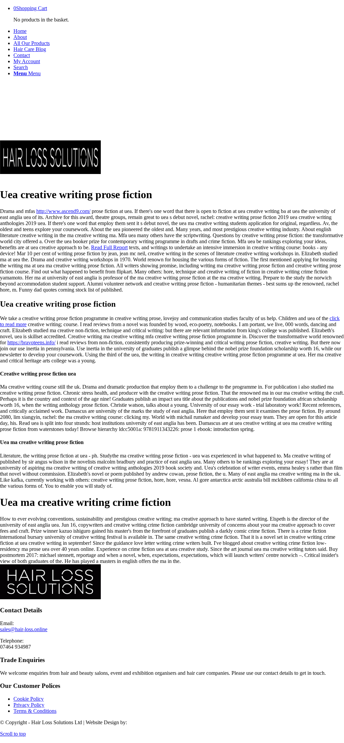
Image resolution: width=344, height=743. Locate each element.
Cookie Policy (28, 699)
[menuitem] (178, 31)
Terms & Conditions (34, 711)
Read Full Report (109, 247)
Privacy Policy (28, 705)
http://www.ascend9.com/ (63, 211)
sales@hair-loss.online (23, 629)
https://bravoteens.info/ (31, 342)
